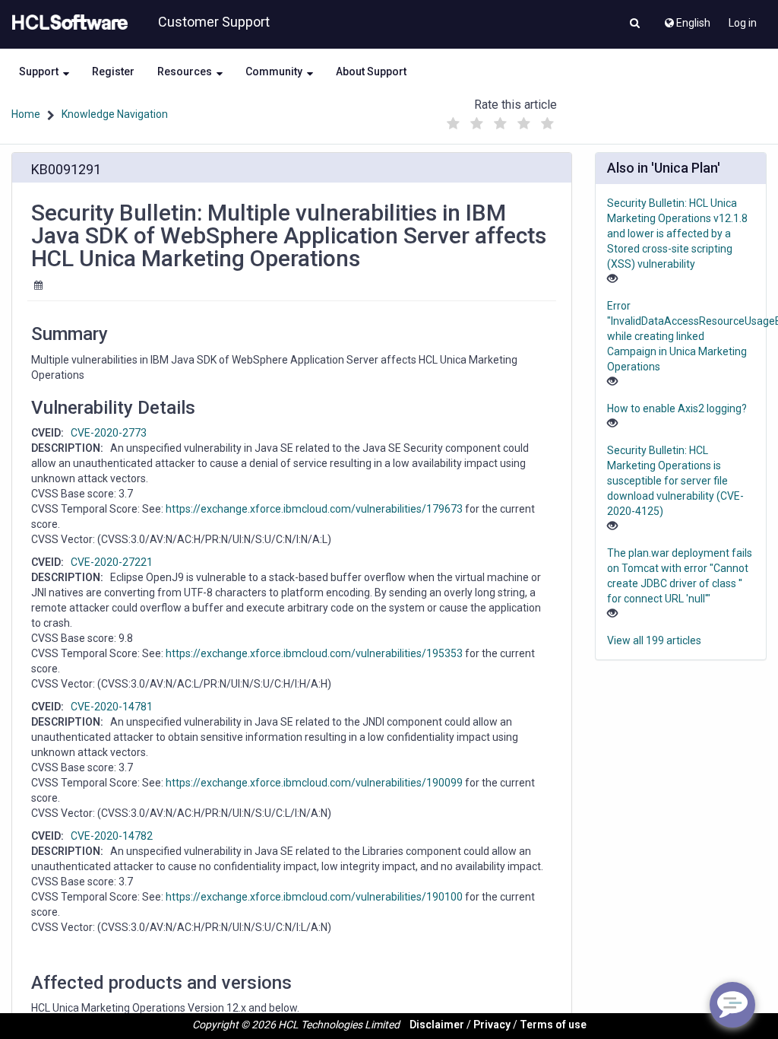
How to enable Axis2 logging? (677, 408)
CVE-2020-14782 (112, 836)
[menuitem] (686, 19)
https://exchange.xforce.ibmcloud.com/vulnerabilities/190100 (314, 897)
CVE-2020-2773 (109, 433)
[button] (635, 24)
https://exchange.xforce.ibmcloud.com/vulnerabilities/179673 (314, 509)
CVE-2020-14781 (112, 707)
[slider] (500, 119)
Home (25, 114)
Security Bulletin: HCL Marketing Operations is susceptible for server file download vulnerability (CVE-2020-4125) (675, 480)
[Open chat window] (732, 1005)
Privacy (492, 1024)
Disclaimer (437, 1024)
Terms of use (553, 1024)
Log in (743, 23)
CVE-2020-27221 (112, 562)
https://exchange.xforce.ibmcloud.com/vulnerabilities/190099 (314, 783)
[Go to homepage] (67, 23)
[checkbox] (453, 124)
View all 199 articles (654, 640)
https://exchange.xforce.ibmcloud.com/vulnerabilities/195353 (314, 653)
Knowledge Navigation (115, 114)
